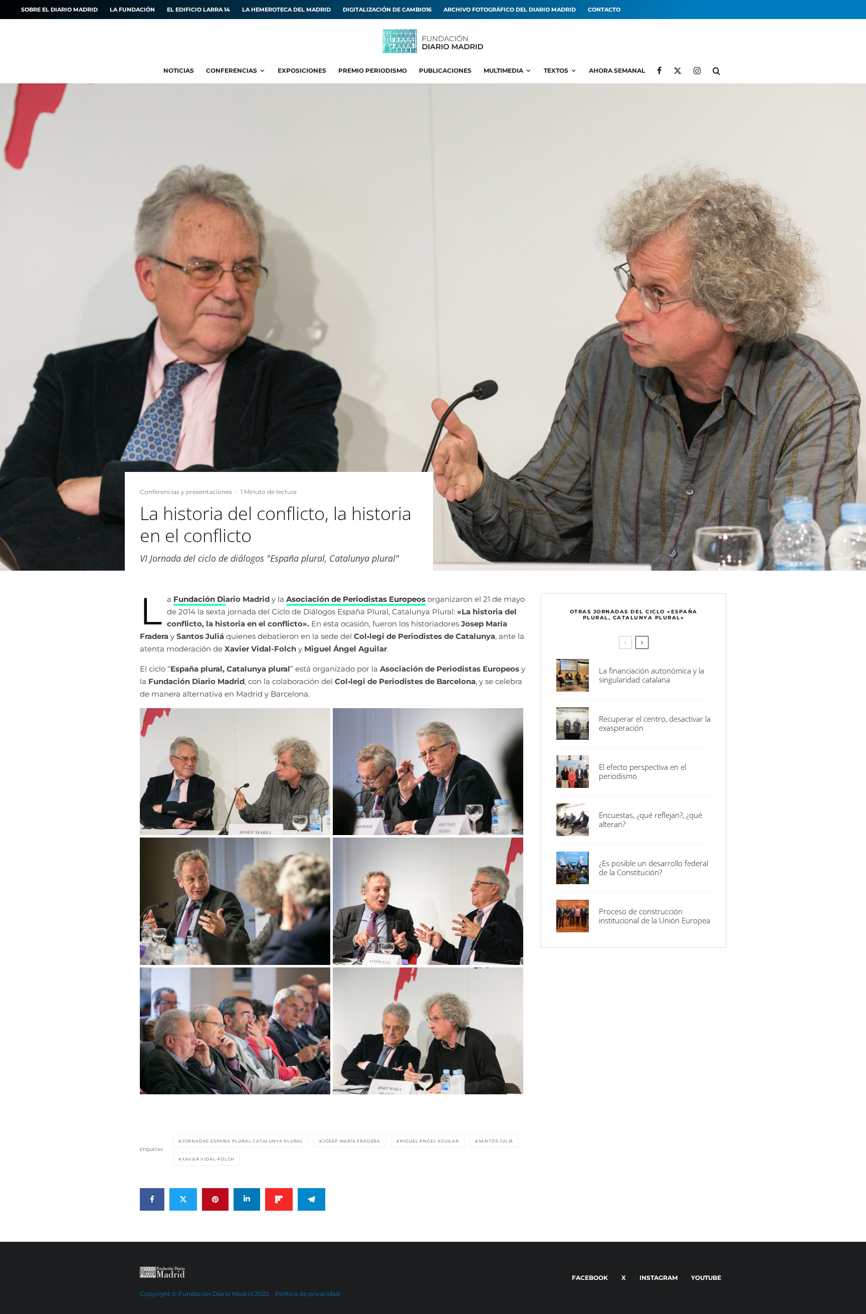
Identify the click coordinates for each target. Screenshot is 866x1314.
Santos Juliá (496, 1140)
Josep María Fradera (351, 1140)
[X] (678, 70)
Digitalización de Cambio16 (387, 9)
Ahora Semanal (617, 70)
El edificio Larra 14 (198, 9)
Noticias (178, 70)
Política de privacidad (307, 1293)
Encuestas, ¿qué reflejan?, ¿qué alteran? (650, 819)
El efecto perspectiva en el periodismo (642, 771)
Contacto (604, 9)
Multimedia (503, 70)
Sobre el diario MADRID (59, 9)
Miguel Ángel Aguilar (429, 1140)
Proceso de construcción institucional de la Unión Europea (654, 916)
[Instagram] (697, 70)
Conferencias (231, 70)
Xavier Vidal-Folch (208, 1159)
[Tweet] (183, 1199)
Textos (556, 70)
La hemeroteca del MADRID (286, 9)
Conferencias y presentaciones (186, 492)
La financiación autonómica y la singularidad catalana (651, 675)
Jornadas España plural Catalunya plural (242, 1140)
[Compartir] (152, 1199)
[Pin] (215, 1199)
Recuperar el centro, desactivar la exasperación (655, 723)
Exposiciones (302, 70)
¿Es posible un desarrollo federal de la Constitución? (653, 868)
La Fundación (132, 9)
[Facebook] (659, 70)
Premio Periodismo (372, 70)
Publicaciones (445, 70)
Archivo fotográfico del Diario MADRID (510, 9)
